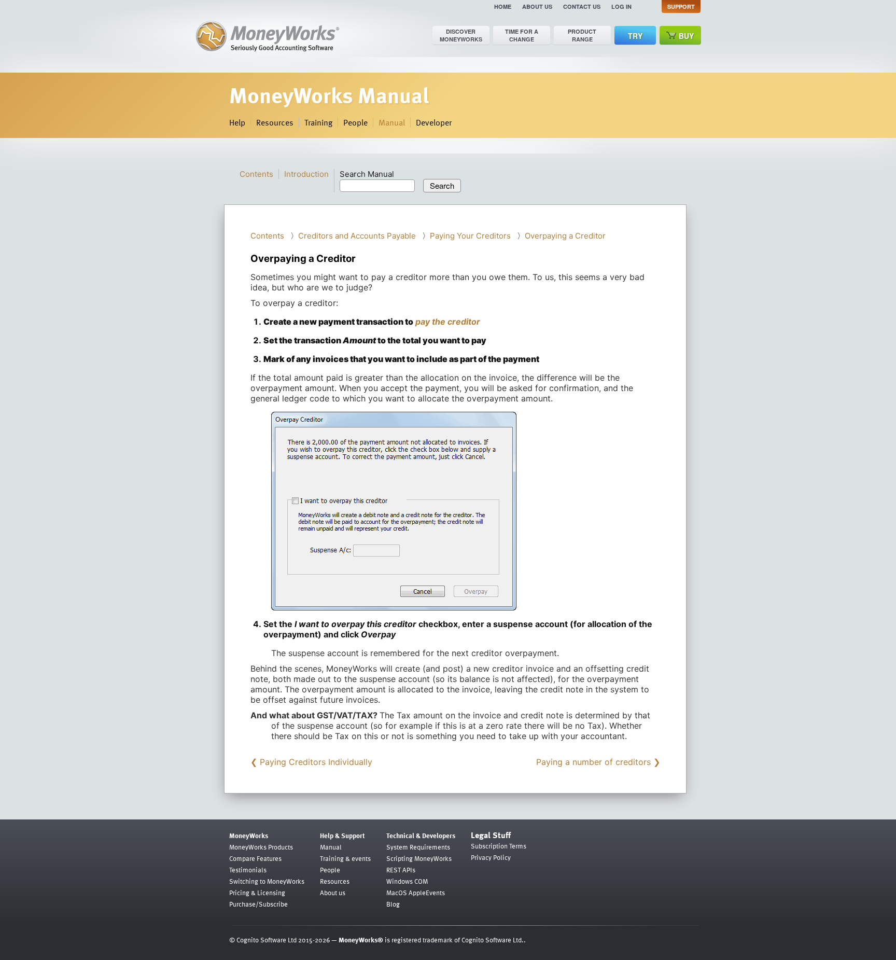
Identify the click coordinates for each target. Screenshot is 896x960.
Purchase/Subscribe (258, 904)
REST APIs (400, 870)
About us (537, 6)
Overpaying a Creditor (565, 236)
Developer (434, 122)
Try (635, 36)
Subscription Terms (498, 846)
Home (502, 6)
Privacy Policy (491, 857)
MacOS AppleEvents (415, 892)
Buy (686, 36)
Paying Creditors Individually (316, 762)
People (355, 122)
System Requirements (418, 847)
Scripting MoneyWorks (419, 858)
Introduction (306, 174)
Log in (621, 6)
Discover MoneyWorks (461, 35)
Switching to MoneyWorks (266, 881)
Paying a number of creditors (593, 762)
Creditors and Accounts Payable (357, 236)
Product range (582, 35)
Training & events (345, 858)
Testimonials (248, 870)
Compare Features (255, 858)
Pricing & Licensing (257, 892)
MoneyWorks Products (261, 847)
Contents (256, 174)
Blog (393, 904)
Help (237, 122)
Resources (274, 122)
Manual (392, 122)
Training (318, 122)
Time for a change (521, 35)
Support (681, 6)
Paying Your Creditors (470, 236)
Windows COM (407, 881)
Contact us (581, 6)
